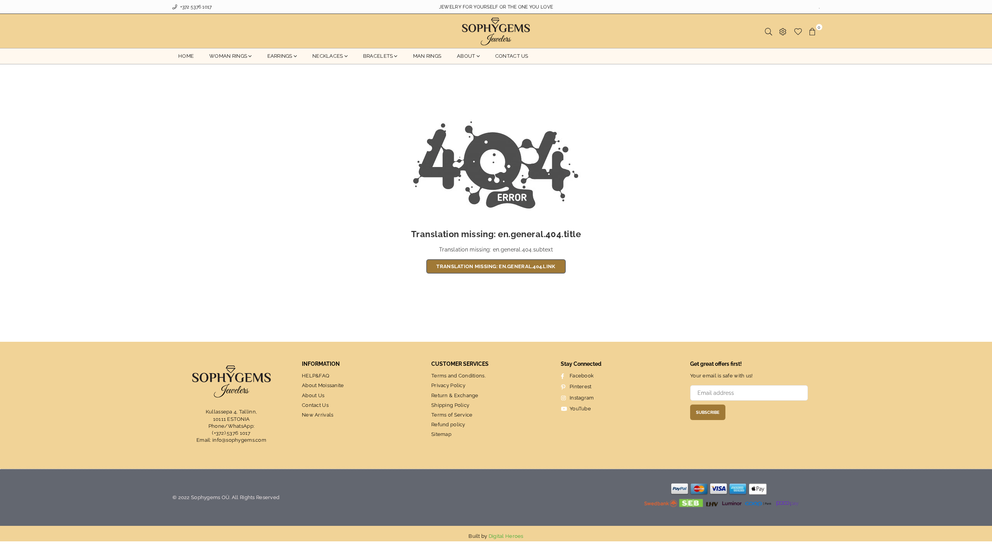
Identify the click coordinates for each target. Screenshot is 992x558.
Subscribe (708, 412)
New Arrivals (317, 415)
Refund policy (448, 424)
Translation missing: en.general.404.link (495, 266)
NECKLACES (327, 56)
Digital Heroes (506, 536)
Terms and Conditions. (458, 376)
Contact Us (315, 405)
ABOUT (466, 56)
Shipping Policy (450, 405)
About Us (313, 395)
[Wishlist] (798, 31)
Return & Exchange (455, 395)
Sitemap (441, 434)
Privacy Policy (448, 385)
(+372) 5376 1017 (231, 433)
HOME (186, 56)
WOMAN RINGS (228, 56)
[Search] (768, 31)
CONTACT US (512, 56)
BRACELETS (378, 56)
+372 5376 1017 (195, 7)
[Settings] (783, 31)
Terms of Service (451, 415)
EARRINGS (280, 56)
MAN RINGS (427, 56)
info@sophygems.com (239, 440)
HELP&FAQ (315, 376)
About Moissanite (323, 385)
